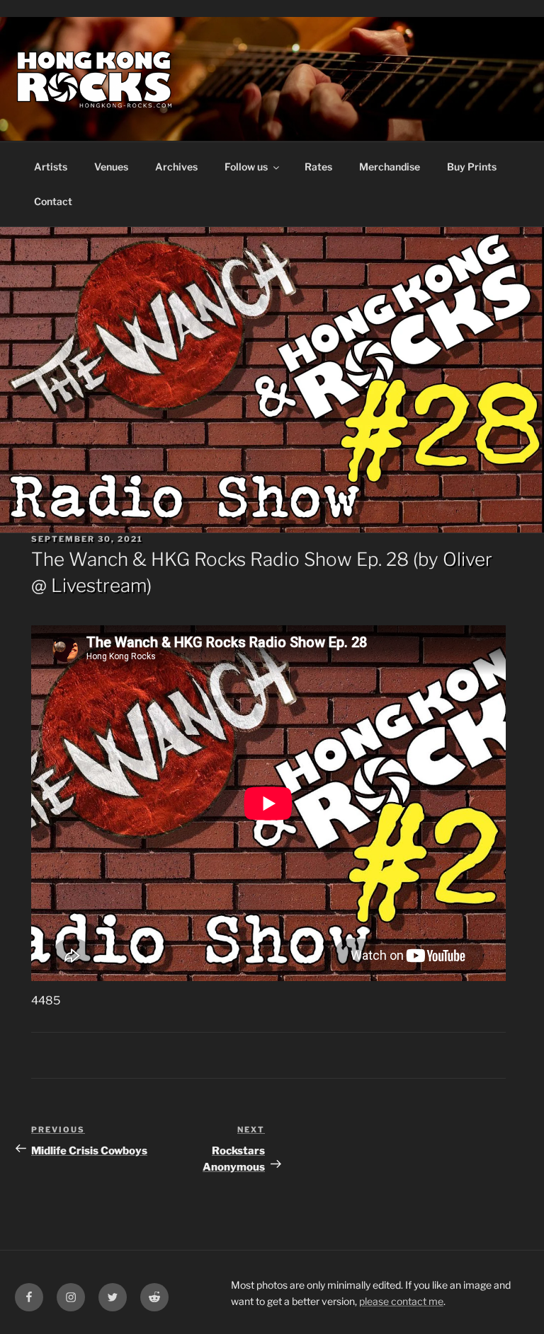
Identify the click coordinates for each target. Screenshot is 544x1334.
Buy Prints (472, 167)
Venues (111, 167)
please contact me (401, 1301)
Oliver (467, 559)
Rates (318, 167)
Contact (53, 201)
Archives (176, 167)
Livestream (99, 585)
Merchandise (389, 167)
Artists (50, 167)
